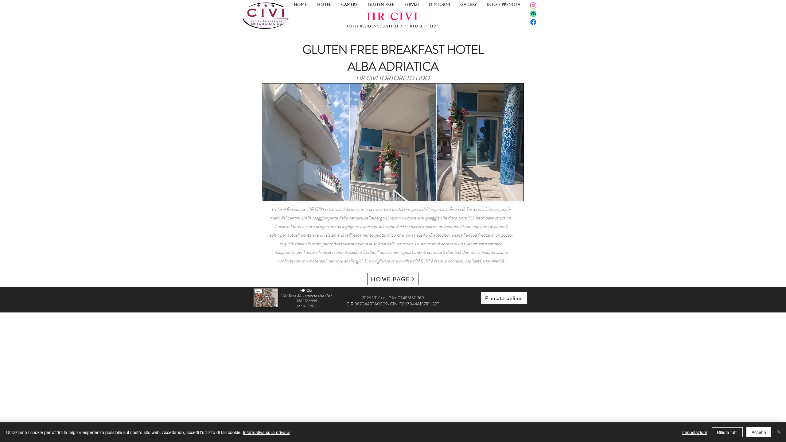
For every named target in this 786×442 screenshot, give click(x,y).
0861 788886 (306, 301)
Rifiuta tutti (727, 432)
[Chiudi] (778, 432)
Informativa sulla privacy (266, 432)
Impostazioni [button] (694, 432)
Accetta (759, 432)
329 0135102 (306, 306)
